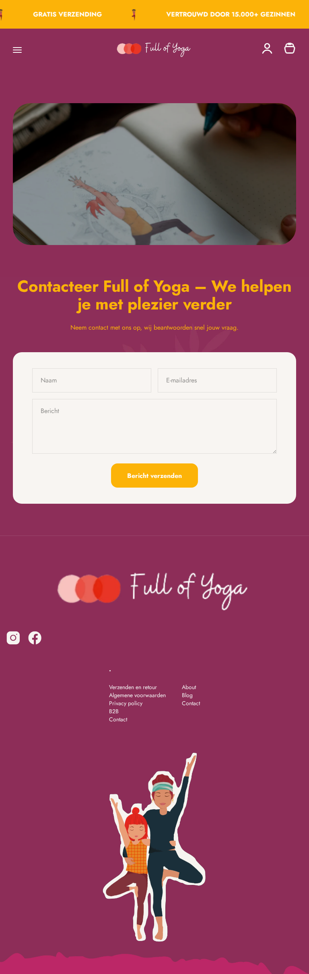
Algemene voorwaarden (137, 695)
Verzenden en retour (133, 687)
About (189, 687)
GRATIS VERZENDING (63, 14)
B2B (114, 711)
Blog (187, 695)
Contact (118, 719)
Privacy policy (125, 703)
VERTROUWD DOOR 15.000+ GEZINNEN (227, 14)
